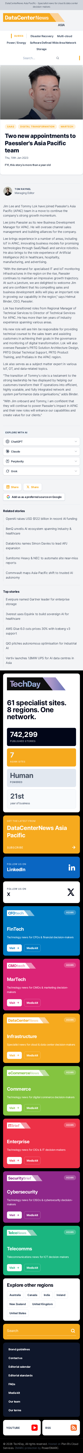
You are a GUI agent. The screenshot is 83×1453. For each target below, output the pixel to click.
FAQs (11, 1384)
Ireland (61, 1295)
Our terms (14, 1410)
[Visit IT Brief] (28, 1126)
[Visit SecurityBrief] (28, 1178)
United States (17, 1313)
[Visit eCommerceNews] (28, 1073)
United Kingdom (42, 1304)
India (47, 1295)
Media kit (32, 948)
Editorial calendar (19, 1366)
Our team (14, 1401)
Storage (41, 49)
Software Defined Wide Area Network (53, 42)
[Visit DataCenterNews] (28, 1020)
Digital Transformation (37, 126)
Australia (15, 1295)
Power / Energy (16, 42)
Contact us (15, 1358)
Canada (32, 1295)
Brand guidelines (19, 1349)
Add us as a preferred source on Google (37, 497)
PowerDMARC (50, 1448)
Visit (12, 948)
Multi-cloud (64, 36)
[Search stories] (73, 1331)
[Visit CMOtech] (28, 966)
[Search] (57, 58)
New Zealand (17, 1304)
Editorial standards (20, 1375)
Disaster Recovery (41, 36)
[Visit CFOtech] (28, 913)
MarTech (67, 126)
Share (14, 487)
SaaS (10, 126)
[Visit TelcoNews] (28, 1233)
